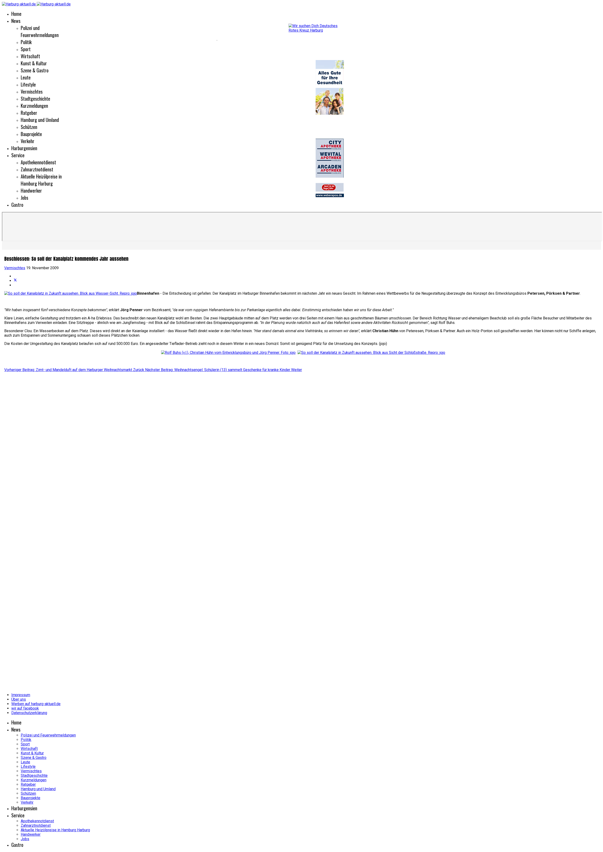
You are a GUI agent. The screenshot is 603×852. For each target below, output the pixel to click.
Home (16, 13)
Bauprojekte (31, 133)
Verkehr (27, 141)
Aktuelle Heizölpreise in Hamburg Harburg (41, 180)
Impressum (20, 695)
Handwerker (31, 190)
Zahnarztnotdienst (37, 169)
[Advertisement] (108, 40)
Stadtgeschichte (35, 98)
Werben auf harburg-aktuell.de (36, 704)
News (15, 20)
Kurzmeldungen (34, 105)
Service (17, 155)
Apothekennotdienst (38, 162)
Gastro (17, 204)
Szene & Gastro (35, 70)
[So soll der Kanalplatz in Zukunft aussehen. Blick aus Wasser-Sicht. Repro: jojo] (70, 293)
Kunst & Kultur (34, 63)
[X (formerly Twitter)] (15, 280)
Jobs (24, 197)
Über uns (18, 699)
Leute (26, 77)
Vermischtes (32, 91)
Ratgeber (29, 112)
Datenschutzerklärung (29, 713)
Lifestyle (28, 84)
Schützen (29, 126)
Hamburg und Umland (40, 119)
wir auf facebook (25, 708)
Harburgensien (24, 148)
